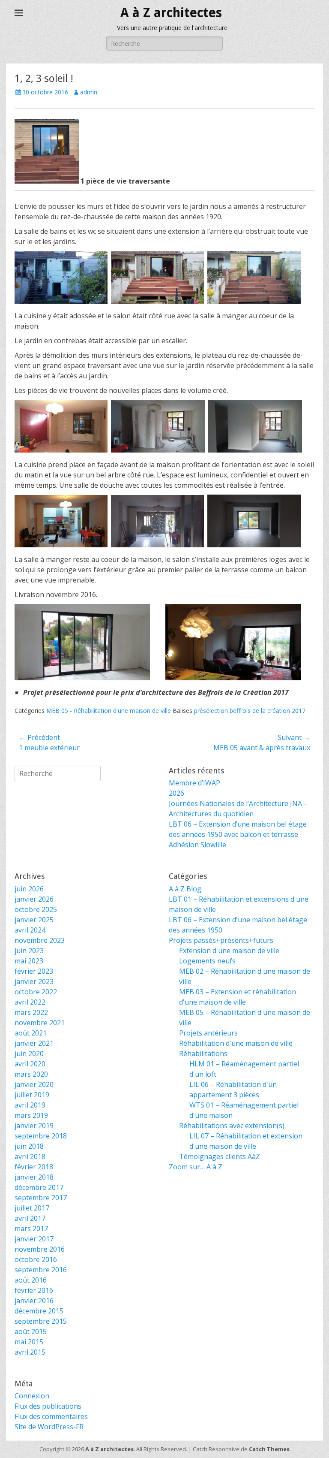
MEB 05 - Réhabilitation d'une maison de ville (108, 710)
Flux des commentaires (51, 1416)
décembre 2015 (39, 1311)
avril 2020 (30, 1064)
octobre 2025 (36, 909)
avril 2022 (30, 1002)
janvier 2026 (34, 899)
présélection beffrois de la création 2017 (249, 710)
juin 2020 (29, 1053)
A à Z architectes (171, 12)
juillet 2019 (32, 1094)
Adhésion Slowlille (197, 844)
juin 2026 (29, 889)
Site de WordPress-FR (49, 1426)
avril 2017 (30, 1218)
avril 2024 (30, 930)
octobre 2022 (36, 991)
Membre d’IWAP (194, 783)
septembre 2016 (41, 1269)
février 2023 (34, 971)
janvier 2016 (34, 1300)
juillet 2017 (32, 1208)
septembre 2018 (41, 1136)
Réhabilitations (203, 1053)
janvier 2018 (34, 1177)
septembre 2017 (41, 1197)
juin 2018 (29, 1146)
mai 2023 (29, 961)
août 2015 (31, 1331)
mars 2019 (31, 1115)
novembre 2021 (40, 1022)
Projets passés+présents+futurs (221, 940)
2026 (176, 793)
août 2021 (31, 1033)
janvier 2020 (34, 1084)
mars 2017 (31, 1228)
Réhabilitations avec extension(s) (231, 1125)
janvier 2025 (34, 919)
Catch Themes (269, 1449)
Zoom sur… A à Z (195, 1166)
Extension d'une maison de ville (229, 950)
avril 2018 (30, 1156)
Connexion (32, 1396)
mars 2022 (31, 1012)
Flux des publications (48, 1406)
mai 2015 (29, 1341)
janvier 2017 (34, 1239)
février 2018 (34, 1166)
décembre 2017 (39, 1187)
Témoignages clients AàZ (219, 1156)
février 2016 (34, 1290)
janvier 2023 (34, 981)
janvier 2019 (34, 1125)
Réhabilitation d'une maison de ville (236, 1043)
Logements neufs (207, 961)
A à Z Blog (185, 889)
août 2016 (31, 1280)
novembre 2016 (40, 1249)
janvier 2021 (34, 1043)
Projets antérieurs (208, 1033)
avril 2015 (30, 1352)
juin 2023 (29, 950)
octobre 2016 (36, 1259)
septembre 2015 (41, 1321)
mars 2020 (31, 1074)
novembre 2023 (40, 940)
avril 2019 (30, 1105)
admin (88, 92)
